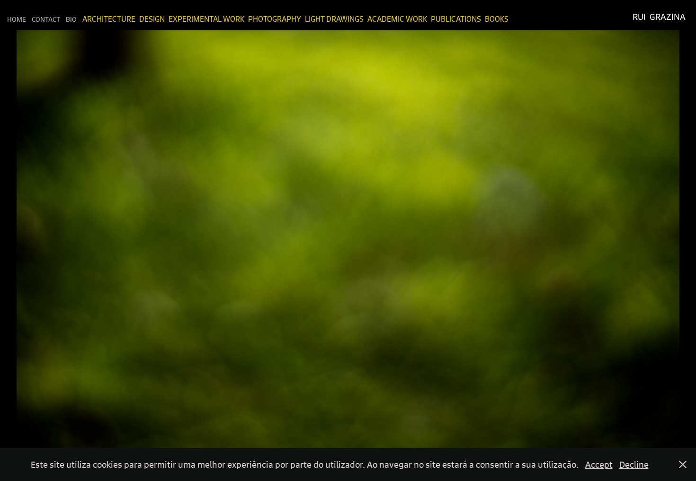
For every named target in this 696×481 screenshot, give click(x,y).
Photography (274, 19)
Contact (46, 19)
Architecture (108, 19)
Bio (71, 19)
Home (16, 19)
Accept (599, 464)
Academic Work (397, 19)
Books (497, 19)
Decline (634, 464)
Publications (456, 19)
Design (152, 19)
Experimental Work (206, 19)
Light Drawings (334, 19)
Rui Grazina (659, 16)
